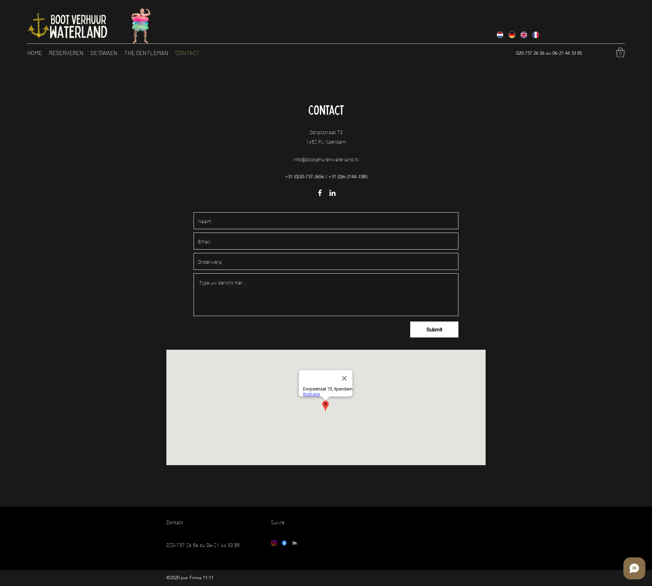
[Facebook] (319, 192)
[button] (620, 52)
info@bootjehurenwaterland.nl (326, 159)
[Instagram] (274, 542)
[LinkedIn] (332, 192)
